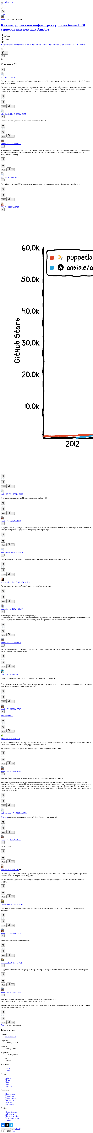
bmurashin (4, 609)
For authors (9, 1096)
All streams (9, 2)
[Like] (3, 96)
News (7, 1080)
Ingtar (3, 674)
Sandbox (8, 1086)
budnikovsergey (6, 813)
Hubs (7, 1082)
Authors (8, 1084)
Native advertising (11, 1116)
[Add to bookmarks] (8, 106)
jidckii (3, 739)
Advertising (9, 1114)
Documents (9, 1100)
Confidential (9, 1104)
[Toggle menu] (2, 2)
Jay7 (2, 77)
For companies (10, 1098)
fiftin (2, 207)
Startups (8, 1120)
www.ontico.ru (10, 1037)
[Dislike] (3, 102)
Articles (8, 1078)
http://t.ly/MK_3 (7, 716)
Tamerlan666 (5, 553)
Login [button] (3, 14)
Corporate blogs (11, 1112)
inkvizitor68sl (6, 114)
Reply (4, 107)
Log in (7, 1068)
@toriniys (4, 817)
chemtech (4, 904)
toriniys (3, 20)
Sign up (3, 1025)
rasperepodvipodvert (8, 582)
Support (17, 1129)
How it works (10, 1094)
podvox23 (4, 494)
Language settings (8, 1129)
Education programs (12, 1118)
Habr (13, 1131)
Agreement (9, 1102)
